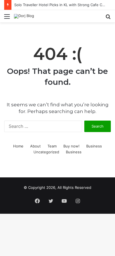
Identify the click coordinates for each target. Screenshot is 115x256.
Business (94, 146)
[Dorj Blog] (24, 16)
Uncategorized (46, 152)
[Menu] (7, 18)
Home (18, 146)
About (35, 146)
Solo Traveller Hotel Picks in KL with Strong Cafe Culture (63, 5)
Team (52, 146)
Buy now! (71, 146)
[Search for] (108, 18)
